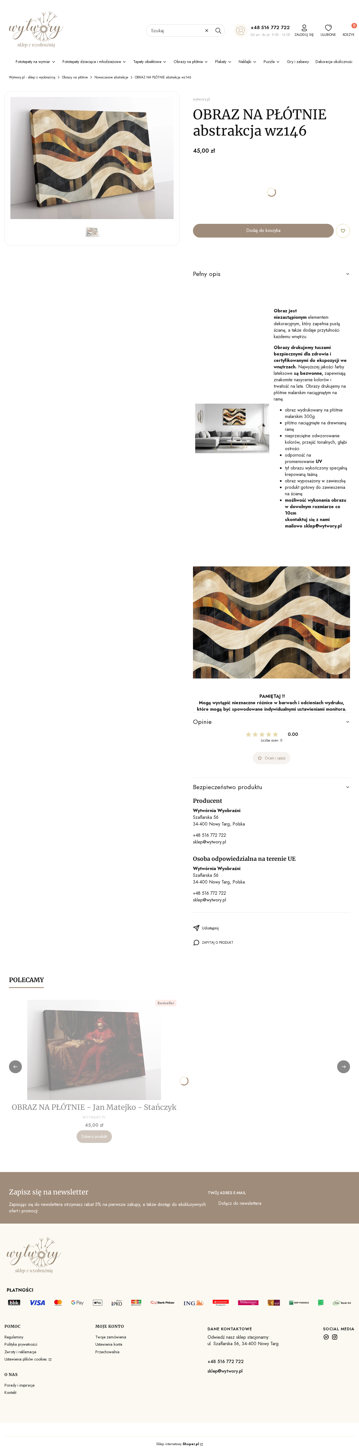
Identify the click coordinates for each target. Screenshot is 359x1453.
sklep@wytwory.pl (209, 842)
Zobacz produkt (94, 1136)
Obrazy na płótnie (75, 77)
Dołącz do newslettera (239, 1203)
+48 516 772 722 (270, 27)
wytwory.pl (201, 99)
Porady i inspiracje (19, 1385)
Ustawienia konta (108, 1344)
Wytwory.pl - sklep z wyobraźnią (32, 77)
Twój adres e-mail (227, 1193)
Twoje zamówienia (110, 1337)
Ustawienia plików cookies (26, 1359)
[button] (218, 30)
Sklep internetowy (177, 1444)
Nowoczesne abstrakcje (111, 77)
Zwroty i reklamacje (20, 1352)
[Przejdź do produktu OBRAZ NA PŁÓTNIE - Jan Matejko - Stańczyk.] (94, 1050)
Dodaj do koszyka (263, 230)
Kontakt (10, 1392)
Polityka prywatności (20, 1344)
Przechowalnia (107, 1352)
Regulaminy (13, 1337)
